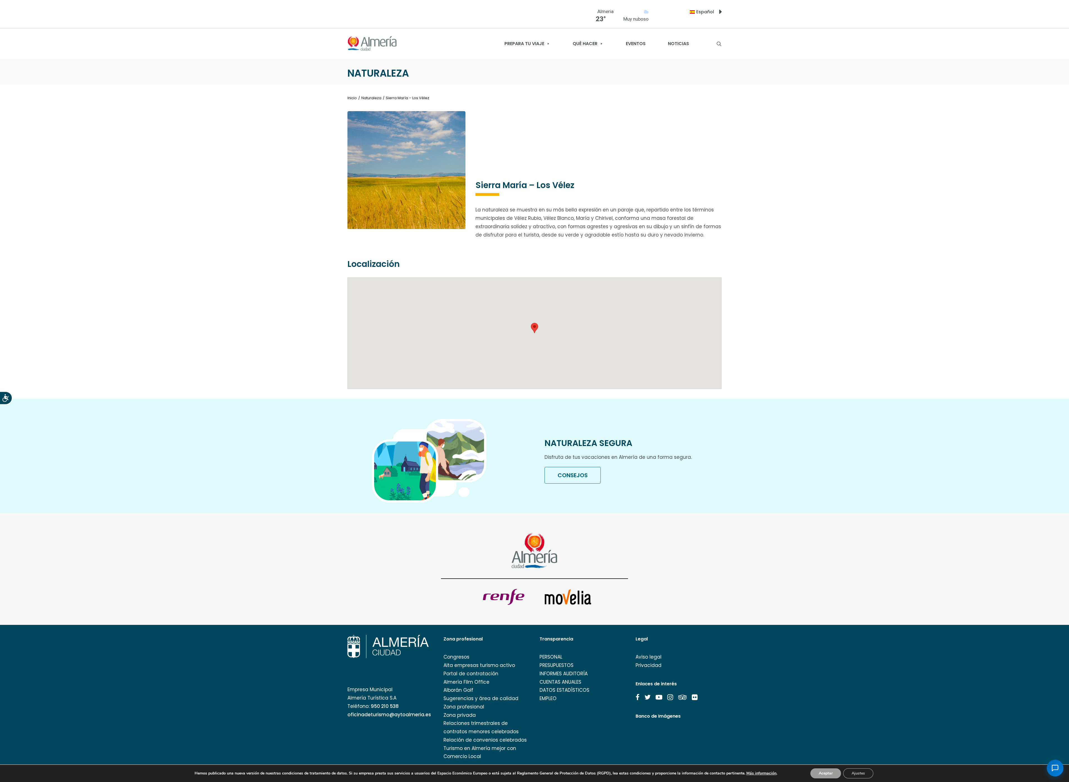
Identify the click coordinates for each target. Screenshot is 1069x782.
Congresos (456, 657)
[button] (637, 697)
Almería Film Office (466, 682)
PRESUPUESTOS (556, 665)
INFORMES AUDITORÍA (564, 673)
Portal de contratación (470, 673)
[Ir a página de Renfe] (503, 597)
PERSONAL (551, 657)
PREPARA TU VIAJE (524, 43)
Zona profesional (463, 706)
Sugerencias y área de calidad (480, 698)
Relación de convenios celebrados (485, 740)
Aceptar (826, 773)
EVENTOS (636, 43)
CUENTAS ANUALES (560, 682)
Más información (761, 773)
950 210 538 (385, 706)
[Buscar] (719, 43)
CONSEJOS (573, 475)
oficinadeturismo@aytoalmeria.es (389, 714)
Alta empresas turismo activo (479, 665)
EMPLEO (548, 698)
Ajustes (858, 773)
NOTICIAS (678, 43)
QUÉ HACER (585, 43)
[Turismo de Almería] (372, 43)
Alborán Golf (458, 690)
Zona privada (459, 715)
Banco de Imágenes (658, 716)
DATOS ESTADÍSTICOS (564, 690)
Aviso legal (648, 657)
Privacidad (648, 665)
